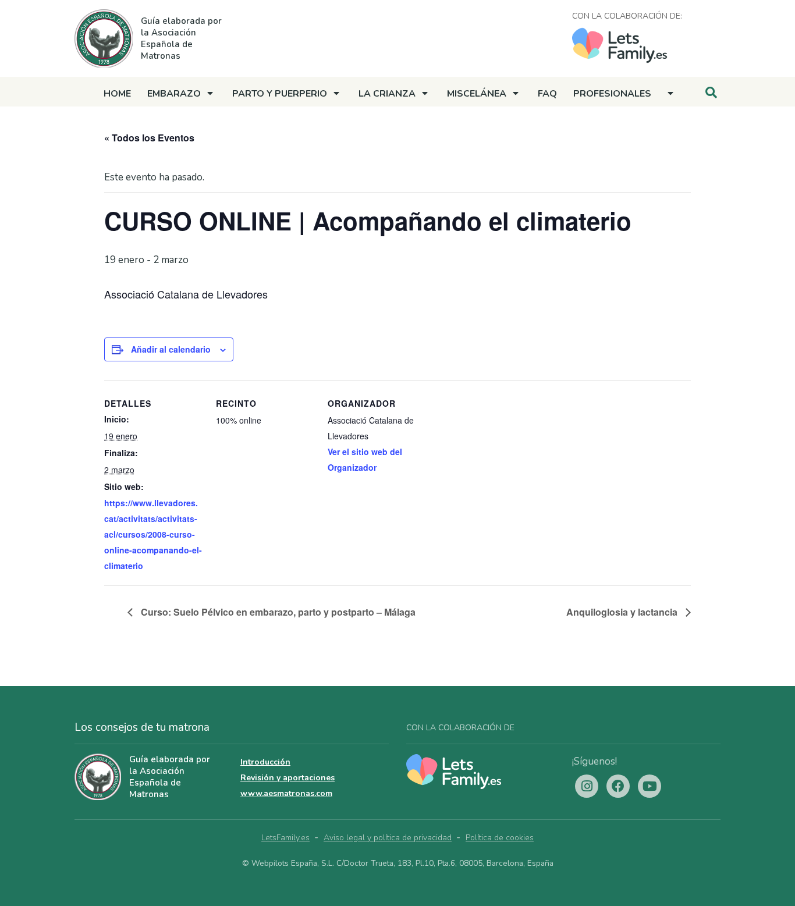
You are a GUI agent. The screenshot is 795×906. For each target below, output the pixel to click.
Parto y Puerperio (279, 93)
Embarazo (174, 93)
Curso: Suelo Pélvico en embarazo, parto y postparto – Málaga (277, 612)
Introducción (265, 762)
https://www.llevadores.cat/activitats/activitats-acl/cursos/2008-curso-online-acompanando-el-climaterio (153, 534)
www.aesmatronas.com (286, 793)
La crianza (387, 93)
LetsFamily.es (285, 837)
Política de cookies (500, 837)
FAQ (547, 93)
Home (117, 93)
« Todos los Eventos (149, 137)
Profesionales (612, 93)
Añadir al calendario (171, 349)
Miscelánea (476, 93)
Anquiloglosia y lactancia (623, 612)
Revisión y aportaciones (287, 777)
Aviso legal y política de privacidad (388, 837)
